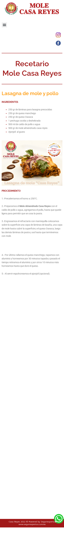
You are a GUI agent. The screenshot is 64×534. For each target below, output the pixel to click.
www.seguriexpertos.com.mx (32, 524)
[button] (4, 25)
